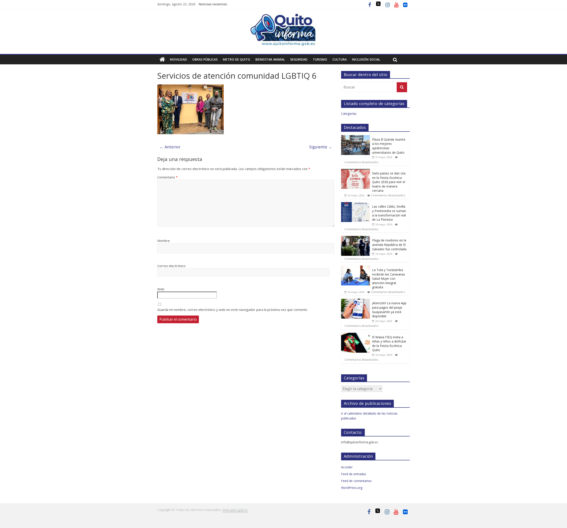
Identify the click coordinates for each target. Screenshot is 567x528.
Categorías (349, 113)
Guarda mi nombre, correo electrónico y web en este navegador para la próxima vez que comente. (232, 309)
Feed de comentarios (356, 481)
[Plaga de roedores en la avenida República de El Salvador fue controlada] (355, 238)
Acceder (347, 467)
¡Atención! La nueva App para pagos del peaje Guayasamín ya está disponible (389, 309)
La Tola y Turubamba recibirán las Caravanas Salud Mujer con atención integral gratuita (388, 278)
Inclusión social (366, 59)
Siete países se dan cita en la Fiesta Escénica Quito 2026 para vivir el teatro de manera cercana (389, 182)
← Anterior (170, 146)
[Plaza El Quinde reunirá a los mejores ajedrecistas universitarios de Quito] (355, 137)
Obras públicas (204, 59)
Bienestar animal (270, 59)
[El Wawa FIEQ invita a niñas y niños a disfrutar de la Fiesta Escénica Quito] (355, 335)
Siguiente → (320, 146)
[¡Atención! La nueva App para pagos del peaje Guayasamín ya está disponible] (355, 301)
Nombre (163, 240)
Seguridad (298, 59)
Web (160, 289)
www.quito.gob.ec (235, 510)
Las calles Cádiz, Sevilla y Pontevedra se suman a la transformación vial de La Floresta (389, 213)
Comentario (167, 177)
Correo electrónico (171, 266)
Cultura (339, 59)
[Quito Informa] (283, 15)
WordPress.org (351, 488)
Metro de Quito (236, 59)
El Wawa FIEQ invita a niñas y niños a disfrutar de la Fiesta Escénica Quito (389, 343)
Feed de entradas (353, 474)
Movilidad (178, 59)
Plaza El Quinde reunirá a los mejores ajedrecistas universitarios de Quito (388, 146)
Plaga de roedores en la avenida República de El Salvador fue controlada (389, 244)
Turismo (320, 59)
